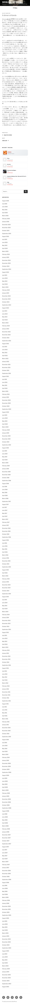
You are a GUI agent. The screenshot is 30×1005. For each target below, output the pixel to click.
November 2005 (6, 909)
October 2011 (5, 698)
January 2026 (5, 221)
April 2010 (4, 751)
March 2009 (5, 790)
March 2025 (5, 251)
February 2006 (6, 900)
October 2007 (5, 840)
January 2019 (5, 468)
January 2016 (5, 558)
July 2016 (4, 543)
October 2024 (5, 266)
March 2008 (5, 826)
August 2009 (5, 775)
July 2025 (4, 239)
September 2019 (6, 445)
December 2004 (6, 939)
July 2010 (4, 742)
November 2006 (6, 873)
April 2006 (5, 894)
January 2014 (5, 617)
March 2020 (5, 427)
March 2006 (5, 897)
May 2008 (4, 820)
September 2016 (6, 537)
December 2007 (6, 835)
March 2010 (5, 754)
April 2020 (5, 424)
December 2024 (6, 260)
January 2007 (5, 867)
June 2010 (4, 745)
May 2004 (4, 960)
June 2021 (4, 382)
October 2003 (5, 980)
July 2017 (4, 507)
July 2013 (4, 635)
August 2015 (5, 570)
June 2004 (5, 957)
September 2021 (6, 373)
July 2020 (4, 415)
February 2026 (6, 218)
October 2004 (5, 945)
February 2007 (6, 864)
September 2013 (6, 629)
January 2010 (5, 760)
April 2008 (5, 823)
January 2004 (5, 971)
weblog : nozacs (11, 2)
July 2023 (4, 311)
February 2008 (6, 829)
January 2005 (5, 936)
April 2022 (5, 355)
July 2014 (4, 599)
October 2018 (5, 477)
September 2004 (6, 948)
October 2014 (5, 590)
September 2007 (6, 843)
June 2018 (4, 489)
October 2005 (5, 912)
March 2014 (5, 611)
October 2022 (5, 337)
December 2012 (6, 656)
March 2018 (5, 498)
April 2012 (4, 680)
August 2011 (5, 704)
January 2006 (5, 903)
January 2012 (5, 689)
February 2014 (6, 614)
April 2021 (4, 388)
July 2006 (4, 885)
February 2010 (6, 757)
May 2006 (4, 891)
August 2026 (5, 200)
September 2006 (6, 879)
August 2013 (5, 632)
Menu (15, 8)
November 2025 (6, 227)
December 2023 (6, 296)
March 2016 (5, 555)
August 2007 (5, 846)
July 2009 (4, 778)
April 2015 (4, 573)
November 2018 (6, 474)
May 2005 (4, 927)
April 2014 (4, 608)
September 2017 (6, 501)
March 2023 (5, 322)
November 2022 (6, 334)
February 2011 (5, 721)
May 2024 (4, 281)
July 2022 (4, 346)
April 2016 (4, 552)
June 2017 (4, 510)
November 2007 (6, 837)
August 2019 (5, 448)
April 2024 (5, 284)
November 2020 (6, 403)
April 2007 (5, 858)
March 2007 (5, 861)
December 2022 (6, 331)
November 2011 (6, 695)
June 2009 (5, 781)
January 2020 (5, 433)
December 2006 (6, 870)
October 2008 (5, 805)
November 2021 (6, 367)
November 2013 (6, 623)
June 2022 (4, 349)
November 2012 (6, 659)
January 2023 (5, 328)
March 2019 (5, 462)
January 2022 (5, 361)
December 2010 (6, 727)
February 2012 (6, 686)
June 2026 (5, 206)
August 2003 (5, 986)
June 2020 (5, 418)
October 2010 (5, 733)
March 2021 (5, 391)
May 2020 (4, 421)
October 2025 (5, 230)
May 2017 (4, 513)
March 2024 (5, 287)
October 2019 (5, 442)
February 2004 (6, 968)
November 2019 (6, 439)
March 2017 (5, 519)
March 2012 (5, 683)
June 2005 (5, 924)
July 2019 (4, 451)
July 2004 (4, 954)
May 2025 (4, 245)
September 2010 (6, 736)
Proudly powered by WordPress (9, 1001)
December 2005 (6, 906)
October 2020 (5, 406)
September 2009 (6, 772)
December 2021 (6, 364)
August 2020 (5, 412)
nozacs (9, 151)
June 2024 (5, 278)
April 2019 (4, 459)
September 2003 (6, 983)
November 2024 (6, 263)
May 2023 (4, 317)
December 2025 (6, 224)
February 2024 (6, 290)
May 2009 (4, 784)
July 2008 (4, 814)
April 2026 (5, 212)
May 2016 (4, 549)
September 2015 (6, 567)
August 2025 (5, 236)
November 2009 (6, 766)
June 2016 (4, 546)
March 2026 (5, 215)
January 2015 (5, 582)
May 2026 (4, 209)
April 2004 (5, 963)
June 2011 (4, 710)
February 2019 (6, 465)
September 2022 (6, 340)
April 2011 (4, 715)
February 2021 (6, 394)
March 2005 (5, 933)
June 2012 (4, 674)
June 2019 (4, 453)
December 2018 (6, 471)
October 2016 (5, 534)
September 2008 (6, 808)
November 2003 (6, 977)
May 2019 (4, 456)
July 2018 (4, 486)
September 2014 (6, 593)
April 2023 (5, 319)
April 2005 (5, 930)
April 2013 (4, 644)
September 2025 (6, 233)
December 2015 (6, 561)
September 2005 (6, 915)
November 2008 (6, 802)
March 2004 (5, 966)
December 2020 (6, 400)
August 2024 (5, 272)
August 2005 (5, 918)
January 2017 (5, 525)
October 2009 (5, 769)
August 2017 (5, 504)
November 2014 (6, 587)
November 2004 (6, 942)
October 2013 (5, 626)
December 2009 (6, 763)
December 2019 (6, 436)
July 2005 (4, 921)
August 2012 (5, 668)
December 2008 (6, 799)
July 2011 (4, 707)
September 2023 (6, 305)
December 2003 (6, 974)
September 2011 (6, 701)
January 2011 (5, 724)
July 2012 (4, 671)
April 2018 (4, 495)
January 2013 (5, 653)
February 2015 (6, 579)
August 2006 (5, 882)
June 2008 (5, 817)
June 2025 (5, 242)
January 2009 (5, 796)
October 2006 (5, 876)
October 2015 (5, 564)
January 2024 (5, 293)
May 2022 (4, 352)
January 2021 (5, 397)
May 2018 (4, 492)
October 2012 (5, 662)
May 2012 (4, 677)
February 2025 (6, 254)
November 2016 (6, 531)
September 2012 (6, 665)
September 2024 (6, 269)
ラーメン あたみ (6, 19)
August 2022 (5, 343)
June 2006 (5, 888)
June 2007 (5, 852)
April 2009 (5, 787)
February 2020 (6, 430)
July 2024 (4, 275)
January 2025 (5, 257)
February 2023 (6, 325)
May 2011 (4, 712)
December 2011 (6, 692)
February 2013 (6, 650)
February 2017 (6, 522)
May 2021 (4, 385)
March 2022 (5, 358)
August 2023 (5, 308)
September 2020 (6, 409)
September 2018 (6, 480)
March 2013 (5, 647)
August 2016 (5, 540)
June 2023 (5, 314)
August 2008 (5, 811)
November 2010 (6, 730)
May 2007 (4, 855)
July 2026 (4, 203)
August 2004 (5, 951)
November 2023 (6, 299)
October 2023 (5, 302)
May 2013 (4, 641)
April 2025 (5, 248)
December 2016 (6, 528)
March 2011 (5, 718)
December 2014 (6, 584)
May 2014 (4, 605)
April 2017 (4, 516)
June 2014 (4, 602)
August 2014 (5, 596)
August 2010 (5, 739)
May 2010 (4, 748)
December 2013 (6, 620)
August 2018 (5, 483)
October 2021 (5, 370)
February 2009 (6, 793)
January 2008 (5, 832)
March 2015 (5, 576)
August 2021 (5, 376)
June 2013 (4, 638)
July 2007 (4, 849)
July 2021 (4, 379)
